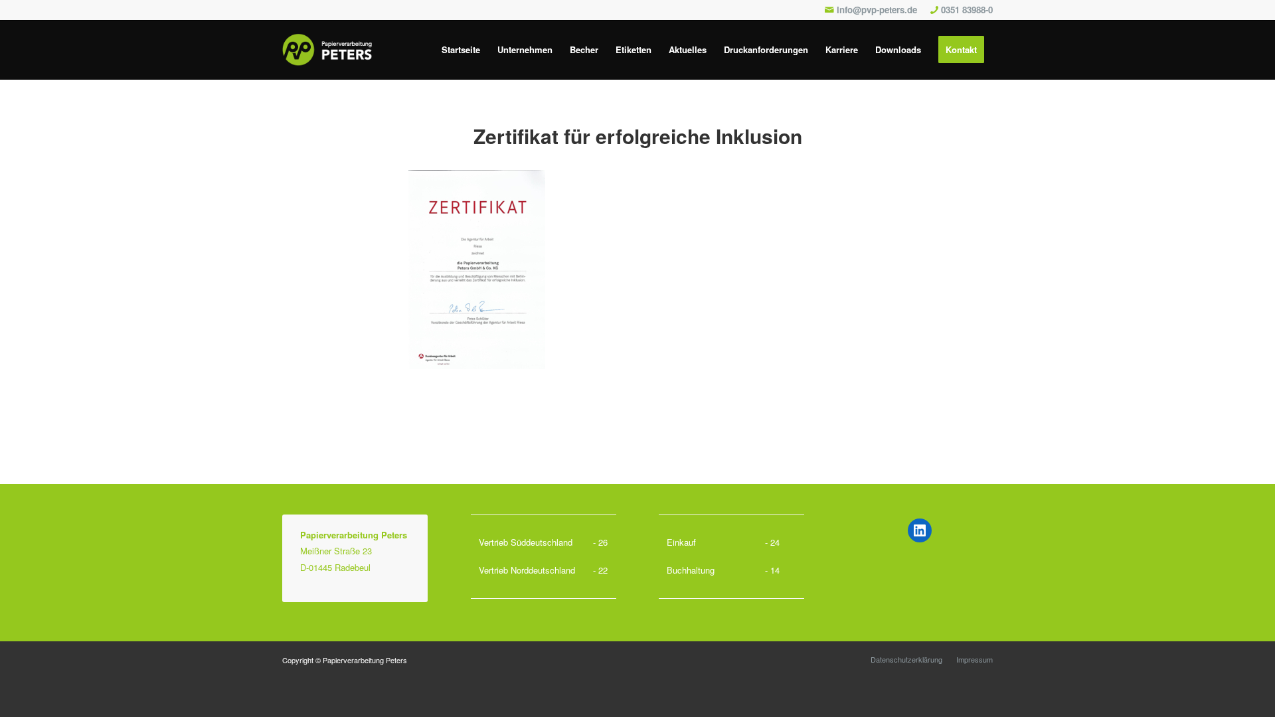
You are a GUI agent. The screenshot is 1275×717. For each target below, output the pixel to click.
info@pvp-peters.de (877, 9)
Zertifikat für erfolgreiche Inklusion (637, 135)
